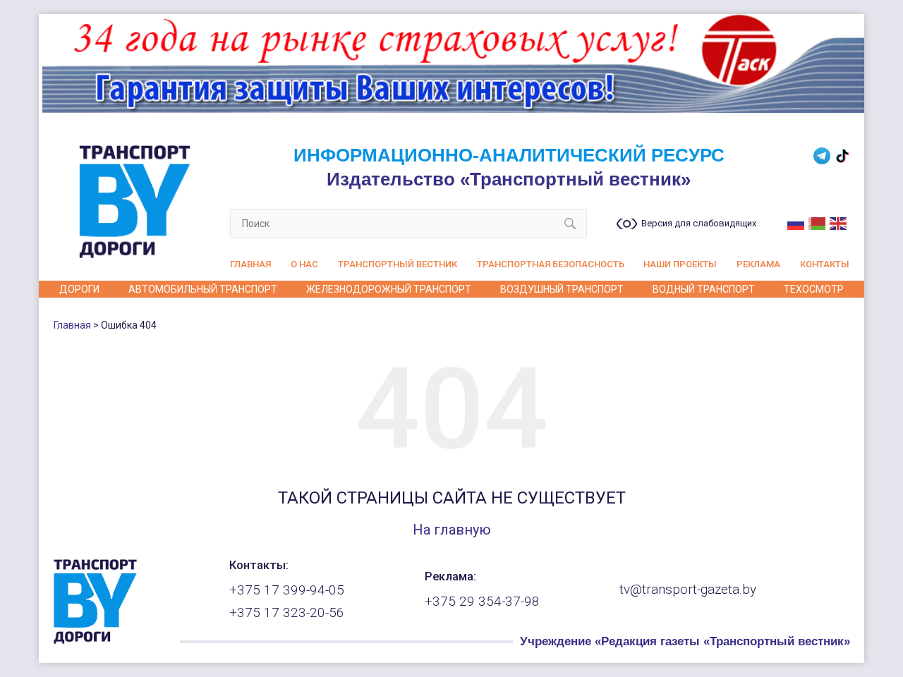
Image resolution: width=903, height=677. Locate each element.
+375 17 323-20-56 (286, 612)
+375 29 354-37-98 (482, 601)
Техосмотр (814, 289)
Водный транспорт (704, 289)
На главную (452, 529)
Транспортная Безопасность (550, 264)
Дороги (79, 289)
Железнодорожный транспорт (388, 289)
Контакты (824, 264)
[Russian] (796, 222)
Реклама (758, 264)
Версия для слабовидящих (698, 223)
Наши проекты (680, 264)
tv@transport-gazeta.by (687, 589)
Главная (250, 264)
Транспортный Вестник (397, 264)
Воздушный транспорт (562, 289)
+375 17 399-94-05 (286, 590)
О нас (304, 264)
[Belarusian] (817, 222)
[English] (839, 222)
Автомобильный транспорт (202, 289)
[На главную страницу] (95, 640)
